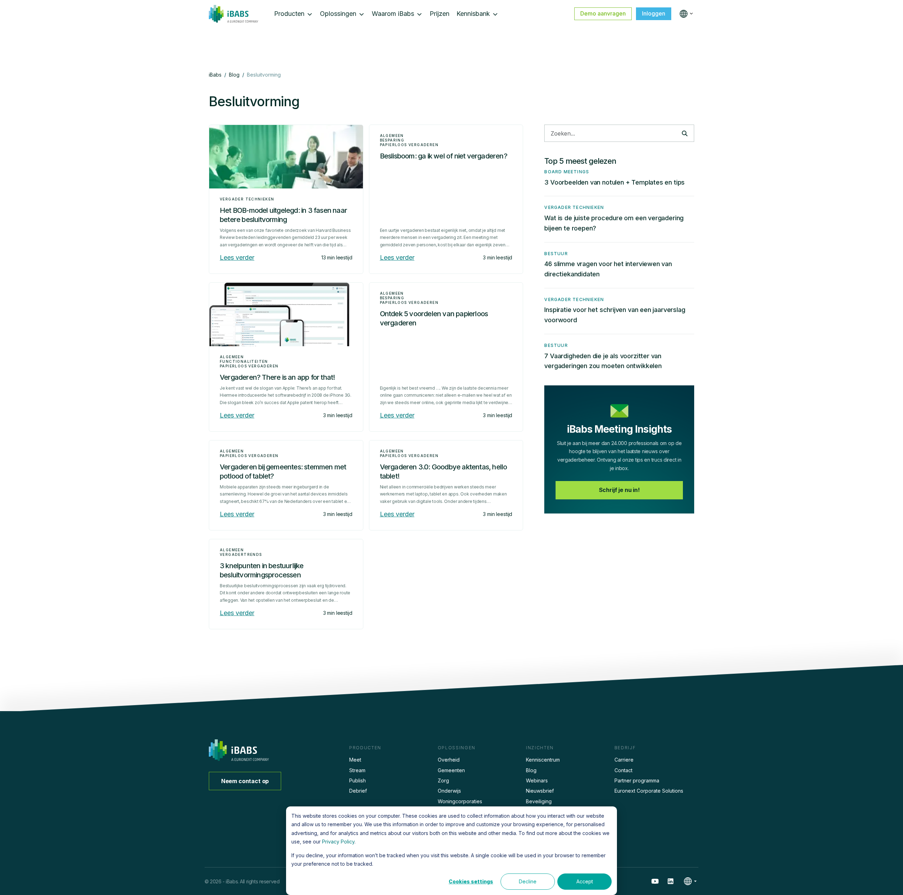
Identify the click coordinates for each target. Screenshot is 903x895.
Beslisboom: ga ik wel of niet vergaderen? (443, 156)
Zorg (443, 780)
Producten (289, 13)
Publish (357, 780)
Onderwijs (449, 791)
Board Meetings (566, 171)
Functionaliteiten (244, 361)
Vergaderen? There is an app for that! (277, 377)
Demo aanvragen (603, 13)
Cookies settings (471, 881)
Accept (584, 881)
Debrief (358, 791)
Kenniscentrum (543, 760)
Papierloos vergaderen (409, 145)
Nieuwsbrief (540, 791)
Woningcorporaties (460, 801)
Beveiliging (539, 801)
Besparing (392, 140)
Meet (355, 760)
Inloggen (653, 13)
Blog (531, 770)
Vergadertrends (241, 554)
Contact (623, 770)
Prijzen (439, 13)
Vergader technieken (247, 199)
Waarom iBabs (393, 13)
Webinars (537, 780)
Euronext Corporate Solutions (648, 791)
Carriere (624, 760)
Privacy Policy (338, 842)
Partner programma (636, 780)
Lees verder (237, 257)
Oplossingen (338, 13)
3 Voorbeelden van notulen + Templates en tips (614, 182)
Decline (528, 881)
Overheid (449, 760)
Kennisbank (473, 13)
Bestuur (556, 253)
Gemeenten (451, 770)
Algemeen (392, 135)
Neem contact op (245, 781)
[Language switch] (684, 13)
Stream (357, 770)
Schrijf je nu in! (619, 490)
